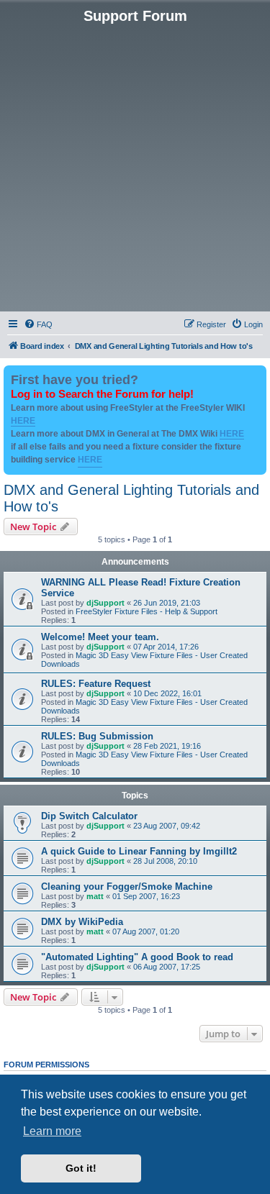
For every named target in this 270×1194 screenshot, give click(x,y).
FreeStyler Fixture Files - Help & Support (146, 611)
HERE (23, 421)
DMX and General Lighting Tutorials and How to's (131, 498)
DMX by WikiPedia (82, 921)
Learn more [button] (52, 1131)
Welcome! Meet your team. (100, 637)
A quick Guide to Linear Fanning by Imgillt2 (139, 851)
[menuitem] (38, 324)
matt (95, 896)
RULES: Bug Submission (97, 736)
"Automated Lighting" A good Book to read (137, 957)
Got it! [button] (81, 1168)
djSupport (105, 602)
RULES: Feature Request (95, 683)
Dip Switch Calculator (89, 816)
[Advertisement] (135, 166)
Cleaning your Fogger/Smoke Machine (126, 886)
